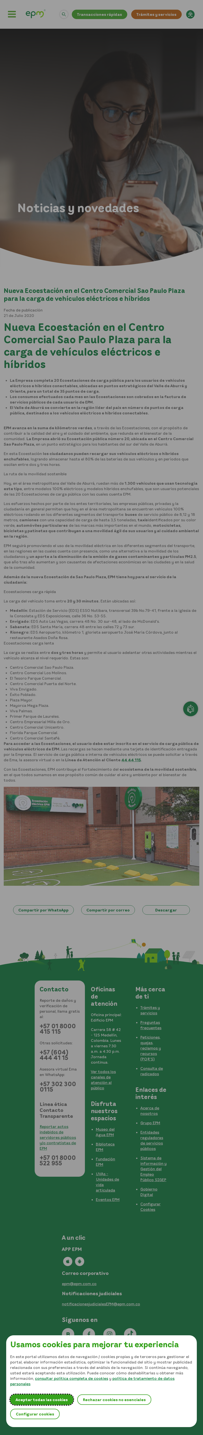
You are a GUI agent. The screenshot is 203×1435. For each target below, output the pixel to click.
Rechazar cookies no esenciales (114, 1399)
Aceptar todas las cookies (42, 1399)
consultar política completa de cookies (71, 1378)
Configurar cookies (35, 1413)
